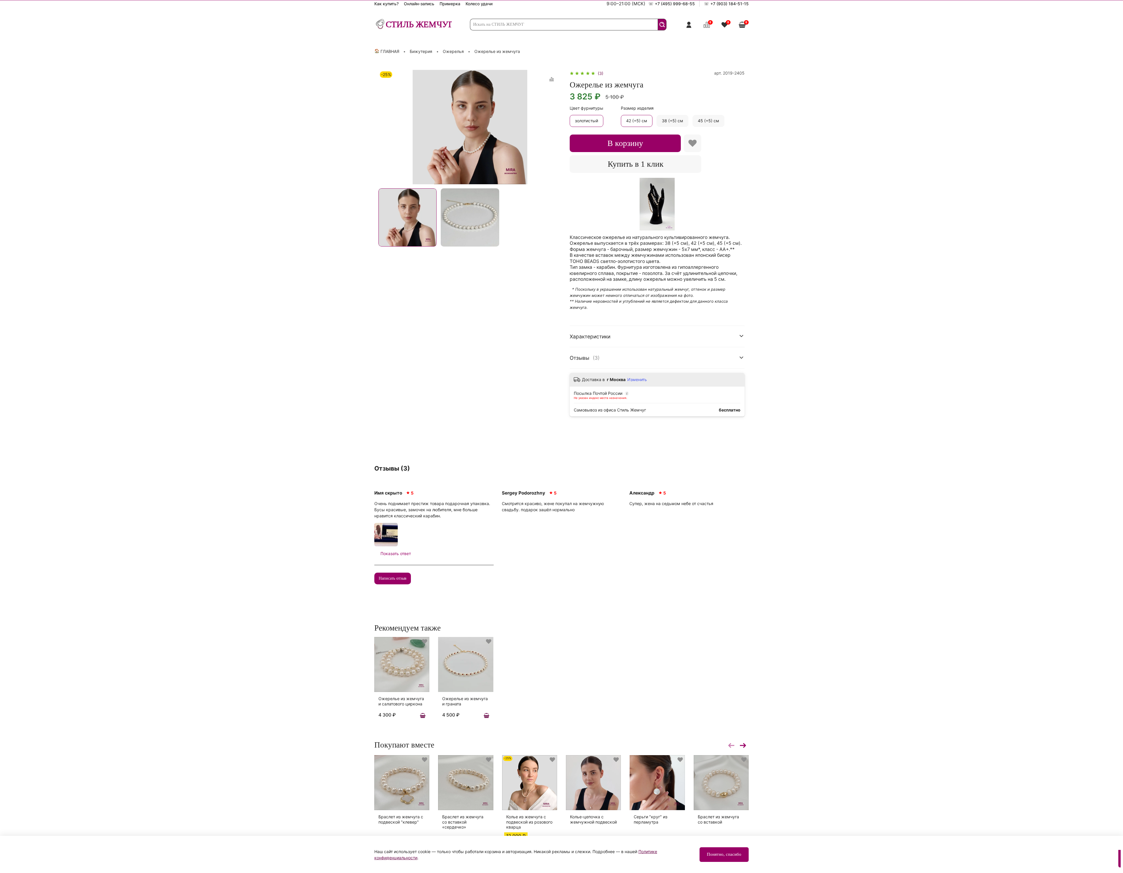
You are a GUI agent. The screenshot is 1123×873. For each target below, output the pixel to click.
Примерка (450, 3)
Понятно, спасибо (724, 854)
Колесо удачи (479, 3)
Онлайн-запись (419, 3)
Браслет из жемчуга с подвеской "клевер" (400, 819)
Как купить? (386, 3)
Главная (389, 51)
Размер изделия (637, 108)
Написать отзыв (393, 578)
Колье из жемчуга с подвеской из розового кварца (529, 821)
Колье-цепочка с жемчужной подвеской (593, 819)
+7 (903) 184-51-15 (729, 3)
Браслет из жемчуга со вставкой (718, 819)
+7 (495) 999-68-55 (675, 3)
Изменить (637, 379)
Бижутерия (421, 51)
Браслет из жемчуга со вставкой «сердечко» (462, 821)
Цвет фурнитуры (586, 108)
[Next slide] (553, 127)
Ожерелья (453, 51)
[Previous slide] (386, 127)
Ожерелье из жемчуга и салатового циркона (401, 701)
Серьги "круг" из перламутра (650, 819)
